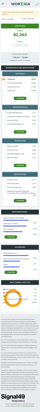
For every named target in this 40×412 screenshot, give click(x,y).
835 (35, 296)
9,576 (34, 146)
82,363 (20, 34)
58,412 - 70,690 (20, 57)
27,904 (33, 87)
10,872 (33, 180)
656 (35, 299)
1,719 (35, 264)
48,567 (33, 79)
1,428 (34, 195)
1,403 (35, 234)
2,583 (35, 258)
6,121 (34, 157)
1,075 (35, 289)
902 (35, 292)
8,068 (34, 150)
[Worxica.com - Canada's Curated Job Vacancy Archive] (20, 4)
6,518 (34, 154)
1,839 (35, 223)
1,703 (35, 229)
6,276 (34, 124)
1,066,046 (20, 45)
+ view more (20, 98)
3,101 (34, 183)
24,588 (33, 90)
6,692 (34, 120)
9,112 (34, 113)
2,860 (34, 187)
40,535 (33, 83)
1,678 (35, 269)
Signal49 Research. (28, 406)
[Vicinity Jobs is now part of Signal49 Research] (13, 398)
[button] (3, 3)
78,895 (34, 302)
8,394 (34, 116)
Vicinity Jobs (10, 406)
